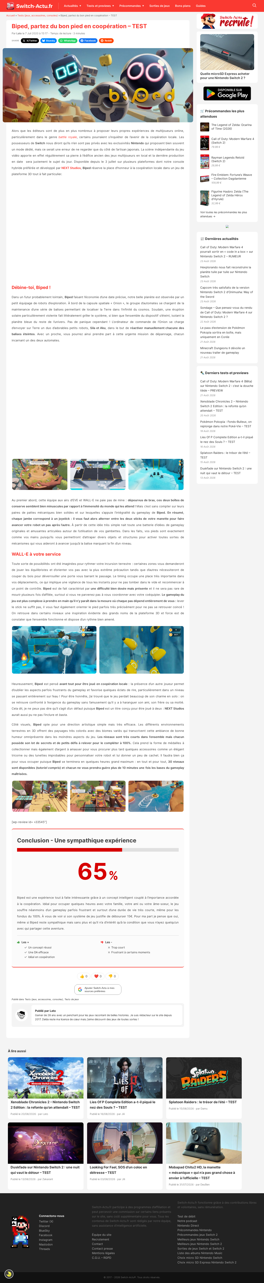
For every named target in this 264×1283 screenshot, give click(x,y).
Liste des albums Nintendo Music (199, 1253)
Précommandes (130, 6)
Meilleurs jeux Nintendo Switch (198, 1239)
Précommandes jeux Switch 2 (197, 1234)
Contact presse (102, 1248)
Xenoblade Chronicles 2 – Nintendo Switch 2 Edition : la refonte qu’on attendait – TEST (224, 406)
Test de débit (186, 1216)
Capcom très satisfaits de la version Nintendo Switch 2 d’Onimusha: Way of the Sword (226, 292)
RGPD (107, 1257)
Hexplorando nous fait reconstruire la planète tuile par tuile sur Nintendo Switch (225, 271)
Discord (44, 1226)
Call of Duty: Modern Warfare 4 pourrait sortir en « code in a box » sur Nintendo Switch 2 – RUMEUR (226, 251)
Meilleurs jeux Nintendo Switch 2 (199, 1244)
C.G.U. (96, 1257)
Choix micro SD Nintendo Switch (199, 1257)
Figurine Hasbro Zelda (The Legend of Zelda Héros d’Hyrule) (229, 195)
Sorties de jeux (159, 6)
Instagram (45, 1240)
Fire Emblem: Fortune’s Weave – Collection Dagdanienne (231, 176)
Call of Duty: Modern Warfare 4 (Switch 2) (232, 140)
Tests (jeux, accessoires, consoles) (37, 15)
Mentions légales (103, 1253)
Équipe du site (101, 1234)
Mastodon (46, 1244)
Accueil (10, 15)
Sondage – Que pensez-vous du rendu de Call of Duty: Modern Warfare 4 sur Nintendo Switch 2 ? (226, 312)
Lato (19, 33)
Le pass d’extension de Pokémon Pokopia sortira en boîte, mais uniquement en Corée (222, 332)
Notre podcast (187, 1221)
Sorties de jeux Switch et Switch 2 (200, 1248)
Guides (201, 6)
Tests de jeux (71, 999)
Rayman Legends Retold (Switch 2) (227, 159)
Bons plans (183, 6)
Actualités (71, 6)
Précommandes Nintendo (194, 1230)
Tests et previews (99, 6)
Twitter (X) (46, 1221)
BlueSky (44, 1230)
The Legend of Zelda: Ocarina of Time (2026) (231, 126)
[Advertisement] (98, 402)
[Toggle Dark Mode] (8, 1274)
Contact (97, 1244)
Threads (44, 1249)
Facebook (45, 1235)
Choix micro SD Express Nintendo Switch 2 (207, 1262)
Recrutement (100, 1239)
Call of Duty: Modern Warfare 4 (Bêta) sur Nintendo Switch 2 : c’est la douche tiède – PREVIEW (226, 385)
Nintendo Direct (188, 1225)
